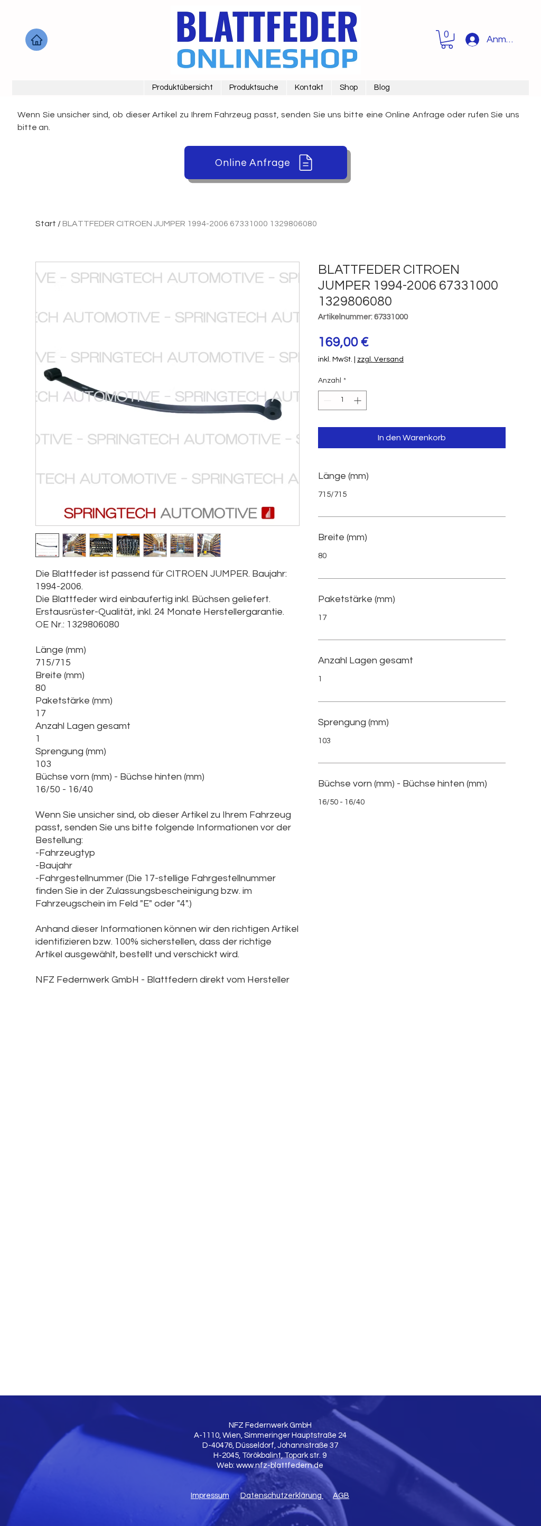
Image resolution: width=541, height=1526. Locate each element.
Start (45, 223)
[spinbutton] (342, 400)
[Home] (36, 40)
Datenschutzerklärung (281, 1496)
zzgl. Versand (380, 359)
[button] (447, 39)
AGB (341, 1496)
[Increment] (358, 400)
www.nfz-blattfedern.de (279, 1465)
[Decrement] (326, 400)
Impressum (210, 1496)
